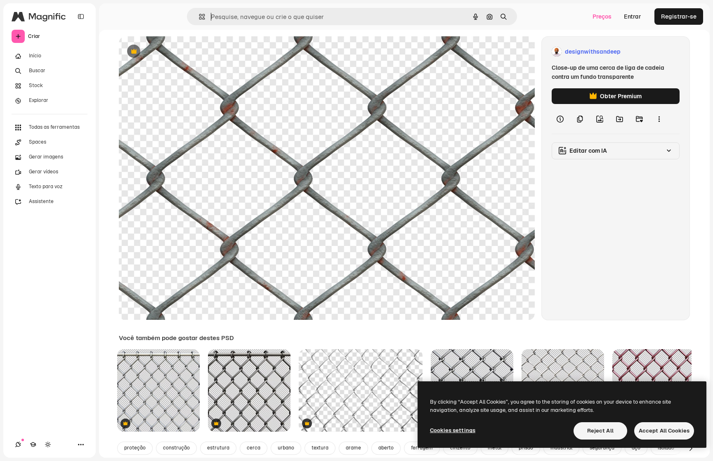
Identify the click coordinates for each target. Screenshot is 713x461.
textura (320, 447)
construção (176, 447)
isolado (666, 447)
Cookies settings (452, 430)
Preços (602, 16)
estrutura (218, 447)
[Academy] (33, 444)
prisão (526, 447)
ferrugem (422, 447)
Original (171, 52)
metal (494, 447)
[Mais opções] (659, 119)
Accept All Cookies (664, 430)
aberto (386, 447)
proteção (135, 447)
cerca (253, 447)
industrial (561, 447)
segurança (602, 447)
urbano (286, 447)
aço (636, 447)
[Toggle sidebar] (80, 16)
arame (353, 447)
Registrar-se (678, 16)
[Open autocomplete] (198, 17)
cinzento (460, 447)
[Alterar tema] (47, 444)
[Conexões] (18, 444)
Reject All (600, 430)
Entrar (632, 16)
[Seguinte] (690, 448)
